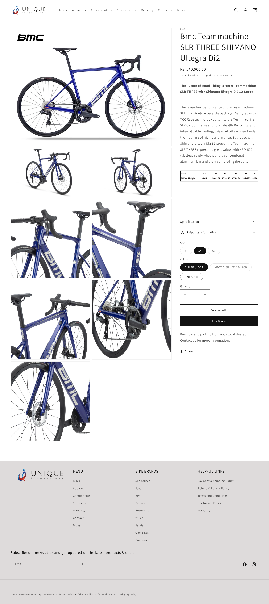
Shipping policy (128, 594)
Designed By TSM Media (41, 594)
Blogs (76, 525)
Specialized (143, 481)
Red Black (192, 277)
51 (188, 251)
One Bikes (142, 532)
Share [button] (189, 351)
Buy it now (219, 321)
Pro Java (141, 540)
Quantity (185, 286)
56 (216, 251)
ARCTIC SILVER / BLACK (233, 268)
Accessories (81, 503)
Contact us (188, 340)
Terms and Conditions (213, 495)
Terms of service (106, 594)
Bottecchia (142, 510)
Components (82, 495)
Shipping (201, 75)
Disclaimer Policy (209, 503)
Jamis (139, 525)
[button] (62, 10)
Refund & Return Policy (213, 488)
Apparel (78, 488)
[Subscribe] (81, 564)
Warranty (79, 510)
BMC (138, 495)
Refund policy (66, 594)
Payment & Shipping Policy (216, 481)
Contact (78, 518)
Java (138, 488)
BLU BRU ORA (194, 267)
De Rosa (140, 503)
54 (200, 251)
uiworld (23, 594)
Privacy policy (85, 594)
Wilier (139, 518)
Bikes (76, 481)
